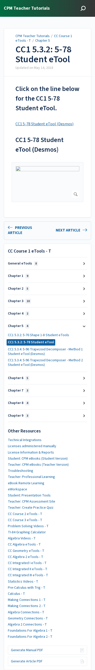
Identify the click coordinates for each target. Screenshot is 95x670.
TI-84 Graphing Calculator (27, 532)
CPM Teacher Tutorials (32, 36)
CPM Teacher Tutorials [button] (27, 8)
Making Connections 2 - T (27, 606)
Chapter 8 (18, 403)
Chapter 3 (19, 301)
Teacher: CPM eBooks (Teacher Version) (38, 464)
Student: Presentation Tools (29, 495)
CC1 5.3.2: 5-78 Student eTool (43, 54)
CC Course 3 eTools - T (25, 520)
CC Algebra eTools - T (24, 544)
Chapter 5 (42, 40)
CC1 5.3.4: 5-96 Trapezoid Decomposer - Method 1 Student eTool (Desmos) (45, 351)
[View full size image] (47, 182)
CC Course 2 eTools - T (25, 514)
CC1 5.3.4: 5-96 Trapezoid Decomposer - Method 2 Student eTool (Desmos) (45, 362)
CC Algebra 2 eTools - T (25, 556)
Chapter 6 (18, 378)
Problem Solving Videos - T (28, 526)
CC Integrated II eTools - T (27, 569)
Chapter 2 (18, 288)
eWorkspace (17, 489)
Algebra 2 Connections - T (27, 624)
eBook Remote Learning (26, 483)
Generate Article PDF (27, 661)
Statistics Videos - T (23, 581)
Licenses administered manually (32, 446)
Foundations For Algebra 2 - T (30, 636)
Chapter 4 (18, 313)
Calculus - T (16, 593)
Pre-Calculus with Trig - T (26, 587)
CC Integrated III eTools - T (28, 575)
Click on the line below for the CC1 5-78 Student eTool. (47, 98)
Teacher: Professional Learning (31, 476)
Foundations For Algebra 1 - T (30, 630)
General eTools (22, 263)
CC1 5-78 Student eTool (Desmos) (44, 124)
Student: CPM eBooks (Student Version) (38, 458)
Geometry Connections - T (28, 618)
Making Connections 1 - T (27, 599)
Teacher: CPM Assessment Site (31, 501)
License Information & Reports (31, 452)
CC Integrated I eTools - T (27, 563)
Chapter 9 (18, 415)
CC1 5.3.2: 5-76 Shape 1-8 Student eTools (38, 335)
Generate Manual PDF (27, 650)
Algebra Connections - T (26, 612)
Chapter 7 (18, 390)
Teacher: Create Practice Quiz (30, 507)
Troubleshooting (20, 470)
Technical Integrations (25, 440)
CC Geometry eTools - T (26, 550)
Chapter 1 (18, 275)
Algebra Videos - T (22, 538)
